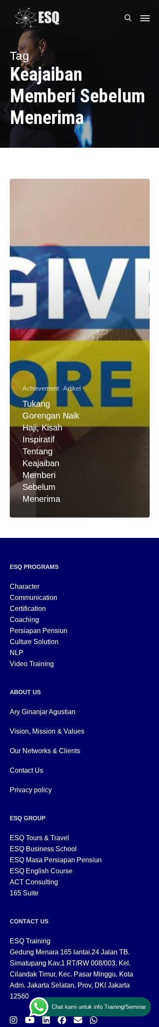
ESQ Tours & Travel (39, 837)
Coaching (24, 619)
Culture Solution (34, 641)
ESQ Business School (43, 849)
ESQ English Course (41, 871)
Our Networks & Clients (45, 750)
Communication (33, 597)
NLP (16, 652)
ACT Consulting (34, 882)
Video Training (32, 663)
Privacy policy (31, 789)
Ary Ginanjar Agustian (42, 711)
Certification (28, 608)
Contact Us (26, 770)
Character (24, 586)
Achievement (40, 388)
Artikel (72, 388)
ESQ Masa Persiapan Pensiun (56, 860)
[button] (145, 18)
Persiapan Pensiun (38, 630)
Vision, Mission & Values (47, 731)
